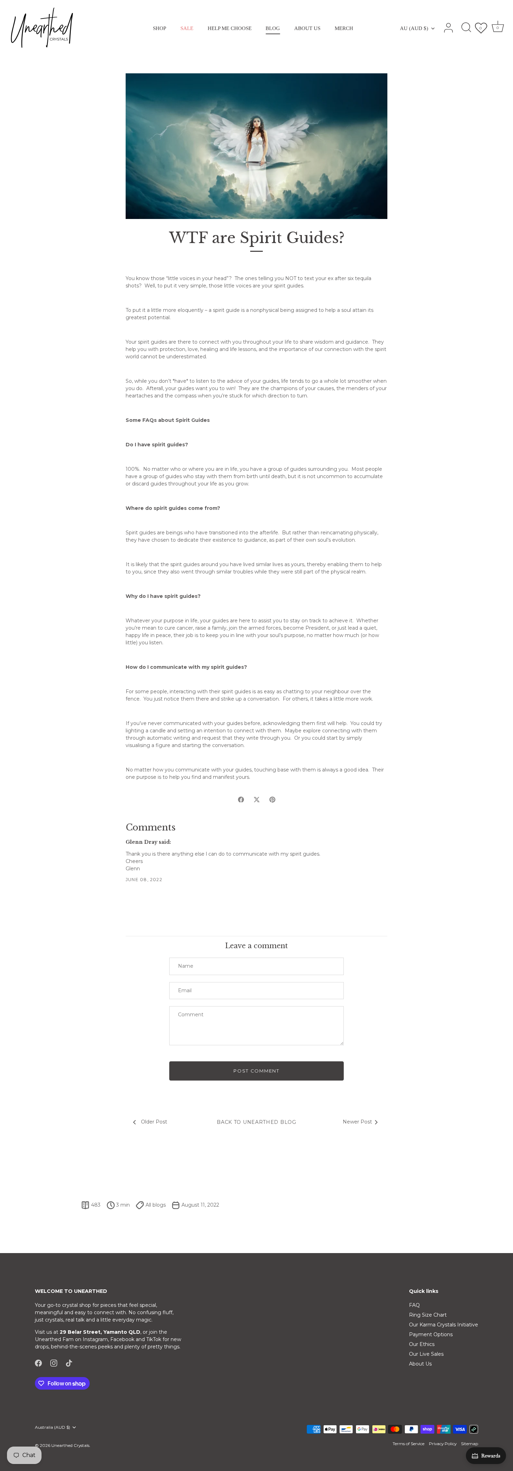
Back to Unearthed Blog (256, 1122)
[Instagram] (53, 1362)
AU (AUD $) (414, 28)
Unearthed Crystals (70, 1445)
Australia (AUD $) (52, 1427)
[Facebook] (38, 1362)
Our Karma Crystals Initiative (443, 1325)
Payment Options (431, 1334)
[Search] (466, 28)
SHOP (159, 28)
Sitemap (469, 1443)
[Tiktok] (69, 1362)
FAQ (414, 1305)
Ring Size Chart (428, 1315)
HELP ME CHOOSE (230, 28)
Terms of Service (408, 1443)
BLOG (273, 28)
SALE (186, 28)
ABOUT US (307, 28)
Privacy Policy (442, 1443)
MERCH (344, 28)
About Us (420, 1364)
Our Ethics (421, 1344)
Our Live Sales (426, 1354)
